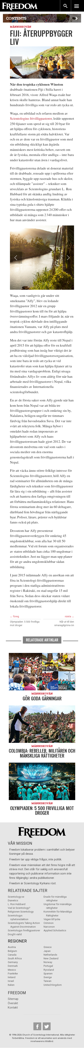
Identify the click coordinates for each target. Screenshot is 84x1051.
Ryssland (49, 969)
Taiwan (47, 980)
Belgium (12, 951)
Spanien (48, 973)
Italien (11, 984)
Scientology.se (16, 896)
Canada (12, 954)
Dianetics (13, 900)
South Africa (15, 958)
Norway (48, 962)
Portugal (48, 965)
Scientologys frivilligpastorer (24, 930)
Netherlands (50, 954)
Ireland (11, 977)
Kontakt (13, 1007)
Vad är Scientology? (19, 907)
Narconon (49, 926)
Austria (12, 947)
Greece (48, 947)
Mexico (12, 969)
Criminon (49, 923)
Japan (47, 951)
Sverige (48, 977)
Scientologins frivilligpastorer (31, 118)
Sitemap (13, 999)
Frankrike (13, 973)
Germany (13, 962)
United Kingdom (53, 984)
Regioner (17, 941)
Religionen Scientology (21, 911)
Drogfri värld (15, 934)
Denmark (13, 965)
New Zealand (51, 958)
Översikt (13, 1003)
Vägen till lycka (52, 919)
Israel (11, 980)
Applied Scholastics (55, 930)
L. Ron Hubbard (16, 904)
